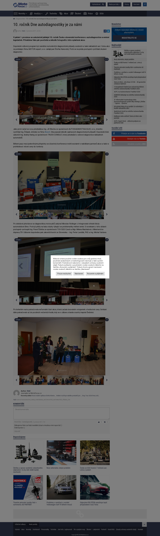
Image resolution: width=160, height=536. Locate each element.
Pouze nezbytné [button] (64, 273)
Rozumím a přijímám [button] (95, 273)
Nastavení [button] (79, 273)
